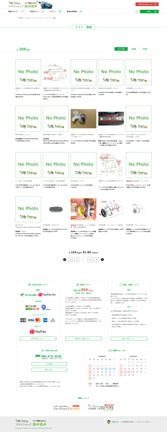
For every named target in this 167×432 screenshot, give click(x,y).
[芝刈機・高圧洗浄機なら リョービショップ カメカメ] (66, 407)
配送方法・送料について (82, 338)
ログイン (53, 11)
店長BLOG (115, 422)
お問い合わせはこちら (145, 4)
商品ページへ (28, 80)
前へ (64, 259)
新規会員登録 (72, 11)
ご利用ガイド (34, 11)
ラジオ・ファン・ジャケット (35, 18)
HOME (20, 18)
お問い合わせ (49, 369)
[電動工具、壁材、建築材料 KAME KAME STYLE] (100, 407)
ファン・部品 (51, 18)
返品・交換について (128, 338)
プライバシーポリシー (144, 422)
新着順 (145, 49)
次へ (102, 259)
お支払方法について (37, 338)
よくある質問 (49, 364)
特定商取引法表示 (128, 422)
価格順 (134, 49)
